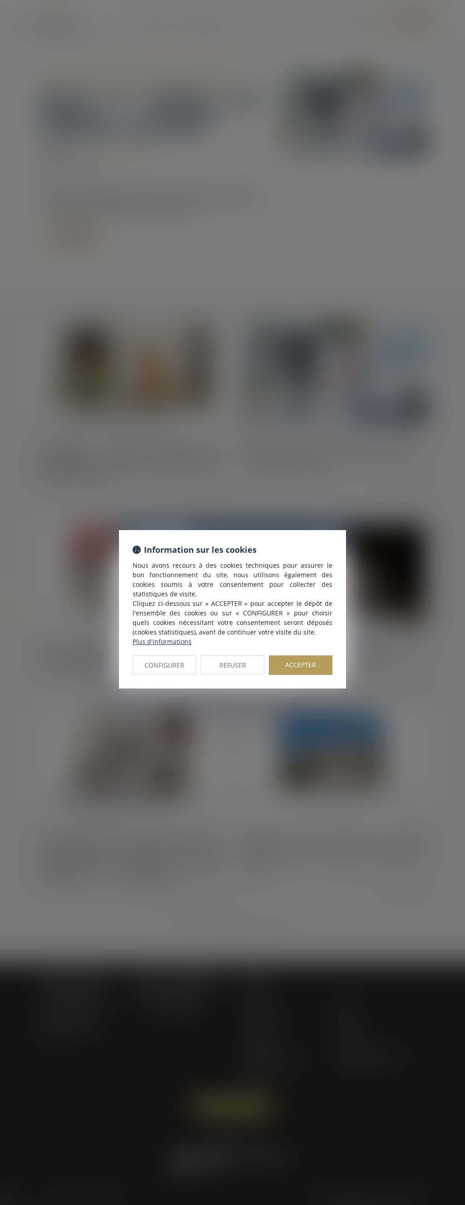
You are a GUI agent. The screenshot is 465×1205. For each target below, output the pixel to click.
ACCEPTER (300, 664)
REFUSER (232, 665)
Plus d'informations (162, 641)
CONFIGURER (164, 665)
